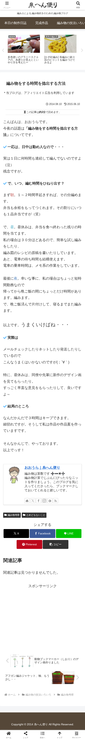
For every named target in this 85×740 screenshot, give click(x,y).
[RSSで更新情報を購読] (55, 500)
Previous (3, 50)
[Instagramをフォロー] (44, 500)
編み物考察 (14, 515)
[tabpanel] (24, 49)
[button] (55, 544)
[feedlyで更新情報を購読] (49, 500)
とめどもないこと (35, 515)
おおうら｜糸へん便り (42, 468)
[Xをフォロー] (32, 500)
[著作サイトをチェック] (27, 500)
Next (82, 50)
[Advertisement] (42, 617)
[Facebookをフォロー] (38, 500)
